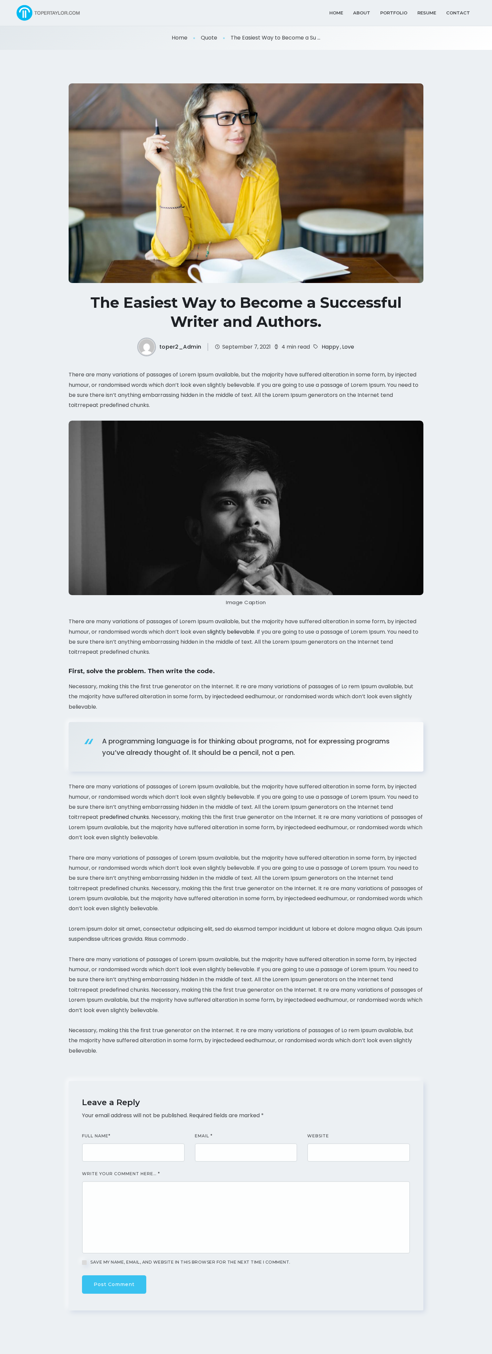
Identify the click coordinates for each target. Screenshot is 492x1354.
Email (204, 1136)
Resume (426, 12)
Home (336, 12)
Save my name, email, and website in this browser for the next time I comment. (190, 1262)
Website (318, 1136)
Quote (209, 38)
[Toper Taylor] (49, 13)
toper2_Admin (180, 347)
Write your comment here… (121, 1174)
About (361, 12)
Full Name (96, 1136)
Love (348, 347)
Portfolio (393, 12)
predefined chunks (124, 817)
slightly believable (230, 632)
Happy (330, 347)
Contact (458, 12)
